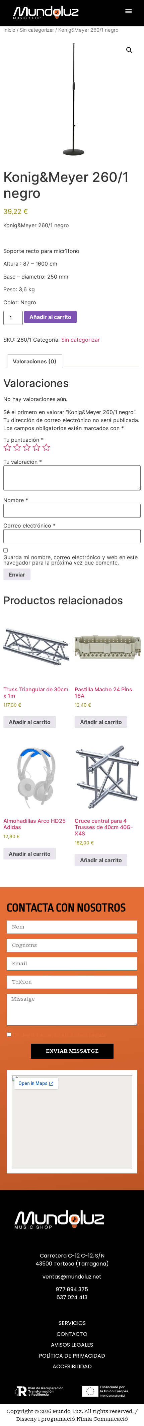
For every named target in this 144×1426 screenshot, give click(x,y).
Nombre (15, 500)
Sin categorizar (37, 30)
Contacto (72, 1334)
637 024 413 (72, 1297)
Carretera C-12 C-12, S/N (72, 1256)
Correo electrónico (29, 525)
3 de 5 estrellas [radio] (27, 447)
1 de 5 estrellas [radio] (7, 447)
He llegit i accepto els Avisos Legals (59, 1035)
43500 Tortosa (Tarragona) (72, 1264)
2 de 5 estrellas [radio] (17, 447)
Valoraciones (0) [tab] (35, 361)
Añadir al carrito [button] (30, 722)
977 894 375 (72, 1289)
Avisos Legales (72, 1345)
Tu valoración (22, 461)
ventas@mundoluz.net (72, 1277)
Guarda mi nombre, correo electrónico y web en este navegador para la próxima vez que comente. (70, 560)
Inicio (9, 30)
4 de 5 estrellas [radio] (36, 447)
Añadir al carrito (50, 317)
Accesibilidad (72, 1366)
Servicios (72, 1323)
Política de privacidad (72, 1356)
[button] (128, 10)
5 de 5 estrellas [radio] (46, 447)
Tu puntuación (23, 439)
